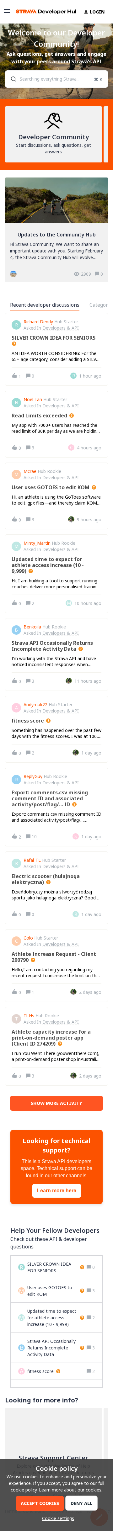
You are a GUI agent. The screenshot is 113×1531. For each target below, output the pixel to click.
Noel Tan (33, 399)
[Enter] (11, 79)
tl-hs (29, 1016)
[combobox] (56, 79)
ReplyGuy (33, 776)
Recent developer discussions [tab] (44, 304)
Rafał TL (32, 860)
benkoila (32, 627)
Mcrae (30, 471)
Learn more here (56, 1190)
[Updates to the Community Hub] (56, 229)
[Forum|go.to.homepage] (42, 11)
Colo (28, 938)
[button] (56, 1518)
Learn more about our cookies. (70, 1490)
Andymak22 (35, 704)
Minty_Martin (37, 543)
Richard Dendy (38, 322)
